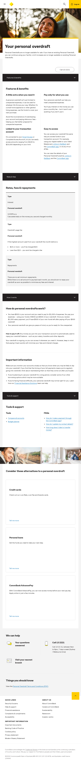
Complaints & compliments (15, 713)
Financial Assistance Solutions (26, 383)
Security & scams (11, 703)
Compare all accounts (16, 418)
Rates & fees (11, 177)
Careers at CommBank (50, 707)
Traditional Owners (31, 749)
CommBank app (53, 146)
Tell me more (14, 520)
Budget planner (13, 421)
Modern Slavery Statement (15, 738)
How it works (12, 297)
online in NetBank (59, 144)
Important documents (13, 725)
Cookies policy (10, 732)
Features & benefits (14, 78)
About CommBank (49, 703)
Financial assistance (12, 710)
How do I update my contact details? (59, 424)
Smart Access (27, 137)
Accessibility (9, 717)
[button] (3, 4)
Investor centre (47, 717)
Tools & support (12, 396)
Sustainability (47, 710)
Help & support (10, 707)
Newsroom (46, 713)
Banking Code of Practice (14, 728)
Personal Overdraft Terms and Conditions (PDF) (30, 686)
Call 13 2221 (65, 70)
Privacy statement (11, 735)
